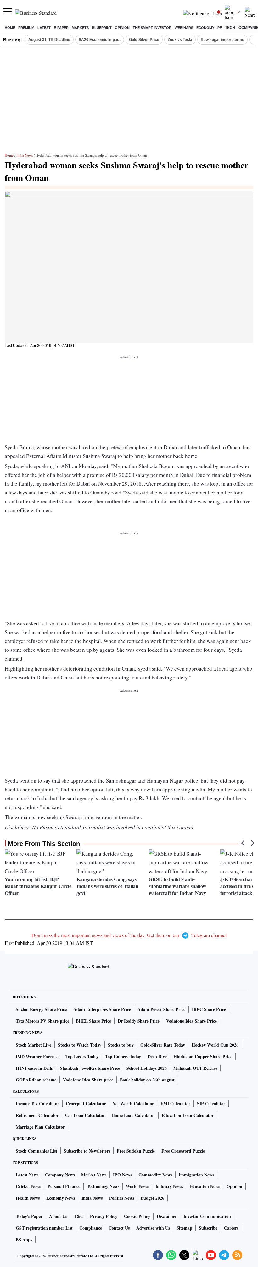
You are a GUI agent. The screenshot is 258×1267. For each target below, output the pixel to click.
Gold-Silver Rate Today (162, 1044)
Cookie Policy (137, 1216)
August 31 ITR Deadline (49, 39)
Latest (44, 28)
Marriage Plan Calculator (40, 1127)
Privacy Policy (103, 1216)
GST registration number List (44, 1228)
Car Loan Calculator (85, 1115)
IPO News (122, 1174)
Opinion (122, 28)
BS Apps (24, 1239)
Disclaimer (167, 1216)
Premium (26, 28)
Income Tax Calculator (37, 1103)
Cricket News (28, 1186)
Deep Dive (157, 1056)
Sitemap (184, 1228)
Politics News (121, 1198)
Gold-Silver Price (144, 39)
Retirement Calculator (37, 1115)
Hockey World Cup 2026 (215, 1044)
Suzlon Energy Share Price (41, 1009)
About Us (58, 1216)
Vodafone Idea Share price (88, 1079)
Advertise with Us (153, 1228)
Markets (80, 28)
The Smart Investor (152, 28)
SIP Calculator (211, 1103)
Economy (205, 28)
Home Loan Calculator (133, 1115)
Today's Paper (29, 1216)
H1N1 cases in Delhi (34, 1068)
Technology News (103, 1186)
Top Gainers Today (123, 1056)
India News (24, 155)
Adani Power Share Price (161, 1009)
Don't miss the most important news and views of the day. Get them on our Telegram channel (129, 935)
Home (10, 28)
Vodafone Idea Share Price (191, 1021)
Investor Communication (207, 1216)
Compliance (90, 1228)
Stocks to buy (121, 1044)
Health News (28, 1198)
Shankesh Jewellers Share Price (90, 1068)
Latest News (27, 1174)
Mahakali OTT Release (195, 1068)
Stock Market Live (33, 1044)
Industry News (169, 1186)
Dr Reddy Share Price (139, 1021)
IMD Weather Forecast (37, 1056)
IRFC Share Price (209, 1009)
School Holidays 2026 (146, 1068)
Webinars (184, 28)
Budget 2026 (152, 1198)
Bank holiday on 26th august (147, 1079)
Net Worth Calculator (133, 1103)
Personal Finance (64, 1186)
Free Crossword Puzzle (183, 1150)
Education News (204, 1186)
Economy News (60, 1198)
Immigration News (196, 1174)
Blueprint (102, 28)
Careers (231, 1228)
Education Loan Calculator (188, 1115)
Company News (60, 1174)
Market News (93, 1174)
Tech (230, 27)
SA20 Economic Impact (100, 39)
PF (219, 28)
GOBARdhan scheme (36, 1079)
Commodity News (155, 1174)
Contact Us (119, 1228)
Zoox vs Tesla (180, 39)
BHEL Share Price (93, 1021)
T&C (78, 1216)
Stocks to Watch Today (79, 1044)
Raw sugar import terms (222, 39)
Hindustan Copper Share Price (202, 1056)
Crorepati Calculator (86, 1103)
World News (137, 1186)
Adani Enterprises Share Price (102, 1009)
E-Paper (61, 28)
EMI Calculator (175, 1103)
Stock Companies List (36, 1150)
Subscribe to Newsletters (87, 1150)
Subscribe (208, 1228)
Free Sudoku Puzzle (136, 1150)
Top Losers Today (81, 1056)
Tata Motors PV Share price (42, 1021)
